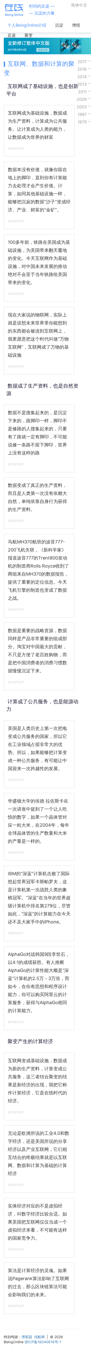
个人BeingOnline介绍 (27, 25)
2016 (82, 69)
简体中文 (79, 5)
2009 (82, 99)
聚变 (29, 35)
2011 (82, 91)
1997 (82, 114)
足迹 (12, 35)
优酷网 (39, 1337)
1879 (82, 121)
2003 (82, 106)
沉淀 (59, 25)
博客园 (26, 1337)
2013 (82, 84)
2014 (82, 76)
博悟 (76, 25)
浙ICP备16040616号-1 (43, 1342)
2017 (82, 61)
